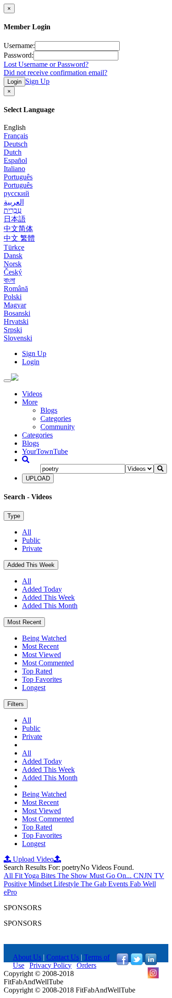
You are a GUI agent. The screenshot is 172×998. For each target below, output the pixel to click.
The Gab (94, 884)
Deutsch (16, 144)
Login (14, 81)
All (26, 532)
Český (13, 272)
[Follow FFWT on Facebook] (122, 962)
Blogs (48, 410)
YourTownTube (45, 451)
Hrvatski (16, 321)
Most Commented (48, 663)
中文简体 (18, 228)
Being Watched (44, 638)
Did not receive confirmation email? (55, 72)
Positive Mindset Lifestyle (42, 884)
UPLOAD (38, 478)
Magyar (15, 305)
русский (16, 193)
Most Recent (24, 622)
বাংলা (9, 280)
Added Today (42, 589)
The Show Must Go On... (95, 875)
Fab (136, 884)
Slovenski (18, 338)
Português (18, 177)
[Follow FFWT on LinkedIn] (151, 962)
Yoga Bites (40, 875)
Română (16, 288)
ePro (10, 892)
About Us (27, 957)
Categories (55, 418)
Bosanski (17, 313)
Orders (86, 965)
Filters (15, 704)
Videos (32, 394)
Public (31, 540)
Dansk (13, 255)
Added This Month (50, 606)
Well (149, 884)
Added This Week (31, 564)
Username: (19, 45)
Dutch (13, 152)
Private (32, 548)
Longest (33, 687)
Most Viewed (41, 654)
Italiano (14, 169)
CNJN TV (148, 875)
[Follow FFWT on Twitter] (137, 962)
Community (57, 427)
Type (13, 515)
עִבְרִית (13, 210)
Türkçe (14, 247)
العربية (14, 202)
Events (119, 884)
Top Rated (37, 671)
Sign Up (37, 81)
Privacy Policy (50, 965)
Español (15, 160)
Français (16, 136)
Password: (18, 55)
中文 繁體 (19, 238)
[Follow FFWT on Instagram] (153, 976)
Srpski (13, 330)
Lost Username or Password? (46, 64)
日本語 (15, 219)
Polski (13, 297)
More (30, 402)
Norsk (13, 264)
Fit (19, 875)
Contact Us (62, 957)
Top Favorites (42, 679)
